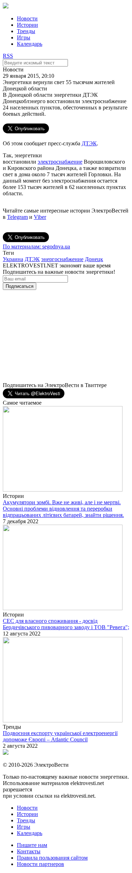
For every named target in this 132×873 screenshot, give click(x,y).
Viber (40, 217)
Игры (23, 37)
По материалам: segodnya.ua (36, 246)
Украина (13, 259)
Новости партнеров (40, 864)
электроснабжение (60, 162)
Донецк (94, 259)
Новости (27, 18)
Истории (27, 25)
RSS (8, 56)
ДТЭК (89, 143)
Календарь (29, 44)
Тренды (26, 31)
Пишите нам (32, 845)
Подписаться (19, 286)
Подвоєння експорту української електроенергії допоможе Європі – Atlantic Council (60, 736)
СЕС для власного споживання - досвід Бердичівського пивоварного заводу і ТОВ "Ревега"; (66, 624)
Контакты (28, 851)
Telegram (17, 217)
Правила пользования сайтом (52, 858)
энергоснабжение (62, 259)
